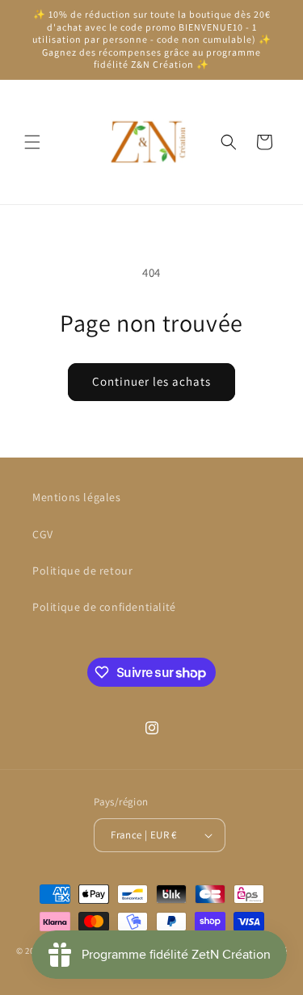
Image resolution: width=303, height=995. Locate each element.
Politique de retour (82, 570)
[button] (32, 142)
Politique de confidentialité (104, 607)
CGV (42, 534)
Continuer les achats (151, 381)
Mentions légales (76, 497)
